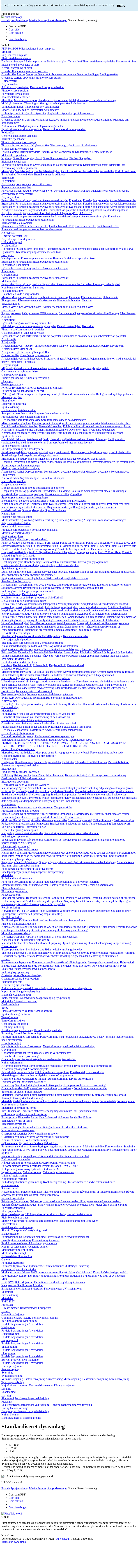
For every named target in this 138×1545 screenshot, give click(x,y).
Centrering (32, 862)
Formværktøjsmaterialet (14, 1265)
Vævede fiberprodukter (26, 293)
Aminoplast (8, 271)
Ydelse (42, 826)
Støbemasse (13, 1110)
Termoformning (10, 1017)
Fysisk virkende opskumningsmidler (21, 129)
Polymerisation (9, 84)
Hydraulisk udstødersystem (46, 671)
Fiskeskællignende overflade (43, 852)
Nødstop (56, 587)
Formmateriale (9, 962)
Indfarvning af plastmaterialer (18, 749)
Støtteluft (57, 955)
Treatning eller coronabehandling (20, 642)
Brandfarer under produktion (65, 1275)
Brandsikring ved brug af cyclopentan (104, 1275)
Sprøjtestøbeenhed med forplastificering (69, 442)
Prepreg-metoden (32, 1165)
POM (106, 742)
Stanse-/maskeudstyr (25, 968)
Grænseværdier (10, 355)
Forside (5, 20)
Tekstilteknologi (10, 303)
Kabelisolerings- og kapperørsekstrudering (25, 939)
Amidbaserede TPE (108, 226)
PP (19, 742)
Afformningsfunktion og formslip (115, 671)
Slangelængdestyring (28, 991)
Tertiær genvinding (12, 384)
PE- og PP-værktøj (27, 910)
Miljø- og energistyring (88, 368)
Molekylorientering (12, 103)
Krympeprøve (39, 872)
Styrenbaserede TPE (13, 226)
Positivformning (32, 1033)
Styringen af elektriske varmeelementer (49, 1052)
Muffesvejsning (72, 1378)
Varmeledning (66, 151)
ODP (4, 1282)
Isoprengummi (9, 1340)
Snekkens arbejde (124, 820)
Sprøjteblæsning (10, 1014)
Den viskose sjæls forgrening (17, 733)
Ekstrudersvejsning (34, 1378)
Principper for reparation (15, 1201)
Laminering (93, 926)
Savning (14, 1414)
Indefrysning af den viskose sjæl (53, 717)
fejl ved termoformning (35, 1140)
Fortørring (53, 813)
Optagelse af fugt (11, 1078)
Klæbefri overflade (115, 248)
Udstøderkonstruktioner (14, 668)
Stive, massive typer (12, 1214)
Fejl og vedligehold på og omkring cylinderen (38, 791)
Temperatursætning (100, 823)
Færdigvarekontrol (48, 1194)
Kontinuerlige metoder (14, 1178)
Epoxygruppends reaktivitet (36, 258)
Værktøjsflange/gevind (14, 788)
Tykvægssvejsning (11, 1375)
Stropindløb (113, 652)
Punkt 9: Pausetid (25, 555)
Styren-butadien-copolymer (29, 190)
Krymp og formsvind (81, 1078)
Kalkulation (8, 513)
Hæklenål (6, 665)
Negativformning (11, 1043)
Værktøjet (7, 936)
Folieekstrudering (11, 894)
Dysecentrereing (34, 471)
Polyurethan (8, 264)
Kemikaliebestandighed (47, 171)
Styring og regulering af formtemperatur (59, 1146)
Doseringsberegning (33, 510)
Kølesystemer (9, 700)
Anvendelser (36, 1324)
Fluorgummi (8, 1353)
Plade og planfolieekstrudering (18, 923)
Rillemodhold (40, 665)
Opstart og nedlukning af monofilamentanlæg (51, 936)
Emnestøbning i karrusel (45, 1240)
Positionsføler (44, 955)
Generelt (6, 1259)
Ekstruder (21, 771)
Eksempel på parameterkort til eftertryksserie (102, 613)
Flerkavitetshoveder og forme (18, 1010)
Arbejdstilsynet (60, 345)
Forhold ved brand (125, 171)
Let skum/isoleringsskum (59, 1214)
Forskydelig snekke (53, 800)
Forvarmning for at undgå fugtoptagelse (36, 881)
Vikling (5, 1175)
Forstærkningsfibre (12, 290)
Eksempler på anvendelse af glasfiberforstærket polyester (94, 335)
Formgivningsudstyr (12, 1262)
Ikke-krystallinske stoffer (15, 96)
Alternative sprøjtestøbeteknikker (20, 765)
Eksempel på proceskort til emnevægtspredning (103, 623)
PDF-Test (6, 48)
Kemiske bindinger (88, 74)
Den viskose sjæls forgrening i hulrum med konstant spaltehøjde (37, 736)
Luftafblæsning (10, 571)
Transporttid (18, 1230)
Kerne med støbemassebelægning (40, 1110)
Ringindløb (127, 652)
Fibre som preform (91, 297)
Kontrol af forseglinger (14, 1246)
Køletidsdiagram (39, 503)
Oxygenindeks (25, 174)
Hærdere (58, 258)
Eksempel (7, 381)
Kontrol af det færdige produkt (110, 1272)
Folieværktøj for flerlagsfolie (102, 901)
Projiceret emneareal (118, 503)
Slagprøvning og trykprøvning (53, 997)
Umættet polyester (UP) (14, 235)
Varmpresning (67, 1162)
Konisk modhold (22, 665)
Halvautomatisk (50, 561)
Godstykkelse (27, 997)
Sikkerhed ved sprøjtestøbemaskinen (67, 578)
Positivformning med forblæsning (20, 1036)
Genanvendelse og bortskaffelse (19, 371)
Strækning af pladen (12, 1091)
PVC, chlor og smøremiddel (98, 884)
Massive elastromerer (13, 1220)
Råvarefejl (20, 1253)
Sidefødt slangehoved (13, 952)
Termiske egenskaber (13, 138)
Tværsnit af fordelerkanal (15, 658)
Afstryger (120, 965)
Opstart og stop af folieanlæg (119, 897)
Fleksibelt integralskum (72, 1220)
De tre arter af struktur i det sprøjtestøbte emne (27, 720)
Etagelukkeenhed (58, 429)
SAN (33, 742)
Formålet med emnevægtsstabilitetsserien (53, 623)
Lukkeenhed (123, 423)
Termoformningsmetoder (48, 1030)
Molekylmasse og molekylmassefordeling (92, 100)
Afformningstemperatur (14, 1065)
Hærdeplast (7, 232)
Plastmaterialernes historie (16, 58)
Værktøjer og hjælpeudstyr (16, 639)
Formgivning (8, 713)
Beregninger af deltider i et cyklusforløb (24, 500)
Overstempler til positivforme (52, 1136)
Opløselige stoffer (11, 113)
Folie (35, 775)
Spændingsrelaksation (55, 158)
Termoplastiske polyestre (62, 210)
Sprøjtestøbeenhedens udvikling (52, 413)
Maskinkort (7, 532)
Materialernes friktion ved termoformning (45, 1078)
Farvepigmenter (53, 1288)
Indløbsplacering (119, 655)
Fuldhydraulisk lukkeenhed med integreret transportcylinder (97, 426)
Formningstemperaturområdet (90, 1088)
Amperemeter (9, 807)
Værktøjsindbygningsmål (44, 529)
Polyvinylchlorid (10, 197)
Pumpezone (42, 823)
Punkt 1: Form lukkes (47, 542)
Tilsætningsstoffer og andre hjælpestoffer (47, 103)
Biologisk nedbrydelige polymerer (115, 394)
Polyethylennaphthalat (89, 210)
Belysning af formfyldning (38, 620)
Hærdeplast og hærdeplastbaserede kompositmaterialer (64, 394)
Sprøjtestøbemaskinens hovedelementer (63, 419)
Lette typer (92, 1220)
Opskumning (26, 1227)
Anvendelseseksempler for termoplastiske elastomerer (31, 229)
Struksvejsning (54, 1378)
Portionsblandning (11, 1236)
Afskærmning (9, 584)
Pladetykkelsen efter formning (30, 1101)
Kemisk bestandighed (69, 326)
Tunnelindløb (25, 652)
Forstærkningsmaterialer (47, 762)
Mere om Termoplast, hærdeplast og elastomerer (41, 100)
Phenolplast (22, 264)
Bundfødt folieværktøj (38, 897)
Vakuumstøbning (32, 1172)
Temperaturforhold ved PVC (48, 817)
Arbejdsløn (89, 520)
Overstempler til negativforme (18, 1136)
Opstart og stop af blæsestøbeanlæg (21, 975)
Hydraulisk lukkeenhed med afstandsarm (24, 429)
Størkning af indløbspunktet (66, 697)
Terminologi (75, 61)
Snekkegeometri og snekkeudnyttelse (22, 448)
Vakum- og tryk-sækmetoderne (35, 1169)
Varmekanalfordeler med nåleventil (21, 655)
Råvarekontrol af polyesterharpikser (21, 1191)
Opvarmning (8, 1049)
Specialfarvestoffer (83, 113)
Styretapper (25, 962)
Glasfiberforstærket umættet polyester (22, 332)
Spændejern (57, 487)
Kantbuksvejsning (119, 1378)
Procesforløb (69, 1059)
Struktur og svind (66, 723)
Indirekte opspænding (37, 487)
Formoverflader (25, 1072)
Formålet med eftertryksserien (105, 610)
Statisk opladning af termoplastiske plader (38, 1085)
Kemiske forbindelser (50, 74)
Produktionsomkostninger (111, 520)
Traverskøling (65, 788)
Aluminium (65, 1110)
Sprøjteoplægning (30, 1162)
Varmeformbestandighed (15, 623)
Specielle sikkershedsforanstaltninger (82, 587)
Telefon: (76, 1538)
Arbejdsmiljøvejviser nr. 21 (16, 348)
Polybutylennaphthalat (115, 210)
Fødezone (7, 823)
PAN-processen (31, 313)
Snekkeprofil (63, 452)
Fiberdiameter (127, 313)
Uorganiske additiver (36, 119)
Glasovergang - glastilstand (65, 145)
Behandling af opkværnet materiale (79, 881)
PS (23, 742)
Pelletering (7, 775)
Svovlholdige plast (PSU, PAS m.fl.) (71, 213)
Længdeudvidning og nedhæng (55, 1088)
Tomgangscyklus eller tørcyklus (50, 571)
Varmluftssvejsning (12, 1378)
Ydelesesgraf (28, 842)
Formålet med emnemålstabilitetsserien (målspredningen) (72, 626)
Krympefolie (57, 904)
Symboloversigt (35, 949)
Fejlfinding (7, 539)
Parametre (38, 287)
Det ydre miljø (9, 365)
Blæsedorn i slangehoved (78, 988)
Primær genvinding (12, 377)
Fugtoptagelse (48, 326)
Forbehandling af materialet (17, 878)
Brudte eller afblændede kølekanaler (88, 704)
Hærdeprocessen (27, 239)
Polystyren (7, 190)
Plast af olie (8, 400)
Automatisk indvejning (103, 862)
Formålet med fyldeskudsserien (19, 603)
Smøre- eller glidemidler (15, 109)
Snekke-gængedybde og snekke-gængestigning (28, 452)
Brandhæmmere (10, 116)
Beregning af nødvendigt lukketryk (86, 503)
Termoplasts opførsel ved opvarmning (84, 1085)
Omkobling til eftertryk (89, 629)
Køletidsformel (57, 503)
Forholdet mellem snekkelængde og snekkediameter (104, 791)
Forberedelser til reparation (16, 1256)
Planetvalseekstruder (13, 888)
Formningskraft (63, 1094)
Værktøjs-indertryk (12, 507)
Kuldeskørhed (83, 151)
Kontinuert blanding (34, 1236)
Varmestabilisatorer (12, 106)
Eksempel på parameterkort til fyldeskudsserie (62, 610)
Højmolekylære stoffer (48, 77)
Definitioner (41, 1282)
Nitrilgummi (8, 1327)
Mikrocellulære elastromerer (42, 1220)
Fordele (5, 1324)
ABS (39, 742)
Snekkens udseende (77, 823)
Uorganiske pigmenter (59, 113)
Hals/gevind (127, 962)
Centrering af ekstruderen (103, 955)
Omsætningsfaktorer (103, 461)
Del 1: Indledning (11, 594)
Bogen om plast (45, 48)
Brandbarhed (8, 174)
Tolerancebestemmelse (75, 636)
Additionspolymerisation (15, 87)
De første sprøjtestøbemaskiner (18, 410)
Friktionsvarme (73, 817)
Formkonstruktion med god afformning (51, 1065)
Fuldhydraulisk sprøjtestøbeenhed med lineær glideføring (75, 439)
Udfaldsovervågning (67, 565)
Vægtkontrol (116, 952)
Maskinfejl (7, 1253)
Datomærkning (10, 707)
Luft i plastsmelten (121, 452)
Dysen (73, 952)
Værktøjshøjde (23, 532)
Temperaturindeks (102, 151)
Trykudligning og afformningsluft (93, 1065)
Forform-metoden (11, 1165)
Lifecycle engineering (13, 403)
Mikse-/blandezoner (53, 797)
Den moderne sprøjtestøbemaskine (20, 419)
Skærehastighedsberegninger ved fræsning (25, 1404)
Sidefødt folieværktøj (13, 897)
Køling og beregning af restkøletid (66, 500)
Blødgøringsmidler (28, 126)
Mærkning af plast (11, 397)
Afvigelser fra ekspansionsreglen (63, 729)
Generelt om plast (17, 55)
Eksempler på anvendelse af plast (20, 64)
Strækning (107, 820)
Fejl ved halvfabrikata (31, 1143)
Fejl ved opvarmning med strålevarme (59, 1149)
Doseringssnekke (84, 813)
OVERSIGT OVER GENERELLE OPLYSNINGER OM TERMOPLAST (45, 746)
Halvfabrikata (110, 297)
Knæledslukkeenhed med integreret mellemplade (29, 432)
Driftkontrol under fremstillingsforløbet (53, 1272)
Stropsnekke (66, 813)
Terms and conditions (13, 1541)
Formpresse (44, 1307)
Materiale (6, 1101)
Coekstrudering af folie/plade (69, 926)
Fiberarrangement (28, 300)
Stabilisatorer (78, 103)
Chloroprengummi (11, 1366)
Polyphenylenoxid (11, 213)
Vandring (129, 952)
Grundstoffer (8, 74)
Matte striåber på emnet (103, 852)
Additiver (38, 1285)
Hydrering (18, 387)
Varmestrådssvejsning (41, 1385)
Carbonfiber (8, 310)
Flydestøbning (117, 571)
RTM (56, 1169)
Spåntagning (8, 1391)
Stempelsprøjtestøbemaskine (17, 413)
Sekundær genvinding (36, 377)
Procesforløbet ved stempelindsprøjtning (24, 416)
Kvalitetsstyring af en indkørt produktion (24, 597)
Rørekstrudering (10, 907)
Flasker (37, 868)
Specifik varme (49, 151)
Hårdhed (74, 158)
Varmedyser (61, 655)
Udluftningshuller (77, 962)
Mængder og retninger (24, 297)
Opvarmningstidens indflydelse (19, 1088)
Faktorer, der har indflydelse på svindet (23, 1081)
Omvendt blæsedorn (103, 965)
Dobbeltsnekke (116, 797)
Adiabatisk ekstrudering (32, 778)
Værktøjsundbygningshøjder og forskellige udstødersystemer (35, 678)
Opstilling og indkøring (14, 1023)
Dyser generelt (127, 901)
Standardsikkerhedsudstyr (16, 581)
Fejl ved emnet (9, 1143)
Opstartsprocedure (11, 978)
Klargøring (7, 833)
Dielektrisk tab (117, 164)
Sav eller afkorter (120, 910)
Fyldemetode (36, 1265)
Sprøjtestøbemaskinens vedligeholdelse (23, 578)
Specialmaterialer (87, 1110)
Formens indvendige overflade (49, 962)
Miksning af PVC (39, 884)
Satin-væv (35, 306)
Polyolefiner (8, 180)
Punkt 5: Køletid (10, 549)
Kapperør (47, 868)
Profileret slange (99, 952)
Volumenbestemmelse (99, 794)
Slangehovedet (73, 949)
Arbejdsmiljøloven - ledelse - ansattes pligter (26, 345)
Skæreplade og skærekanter (103, 962)
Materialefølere (125, 862)
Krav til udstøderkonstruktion (79, 671)
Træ (3, 1110)
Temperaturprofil (120, 823)
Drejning (6, 1395)
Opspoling (19, 936)
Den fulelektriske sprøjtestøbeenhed (21, 439)
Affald (105, 368)
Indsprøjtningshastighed (64, 607)
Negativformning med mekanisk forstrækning (69, 1046)
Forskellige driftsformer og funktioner (22, 558)
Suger (43, 813)
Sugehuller (76, 1117)
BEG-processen (49, 313)
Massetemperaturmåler (54, 820)
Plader (41, 775)
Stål (75, 1110)
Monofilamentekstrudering (16, 933)
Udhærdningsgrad (11, 242)
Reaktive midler (58, 119)
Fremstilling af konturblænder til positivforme (62, 1127)
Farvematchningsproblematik (106, 752)
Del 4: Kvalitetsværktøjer (15, 633)
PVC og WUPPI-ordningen (17, 394)
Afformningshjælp (37, 1068)
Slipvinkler (24, 1117)
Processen (33, 771)
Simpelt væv (8, 306)
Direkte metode (10, 1307)
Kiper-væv (22, 306)
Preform (25, 1014)
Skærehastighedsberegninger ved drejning (25, 1398)
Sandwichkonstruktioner (101, 1182)
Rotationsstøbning (11, 1156)
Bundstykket (8, 965)
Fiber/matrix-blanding (69, 300)
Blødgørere (7, 762)
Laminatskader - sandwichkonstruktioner (42, 1204)
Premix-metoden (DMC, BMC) (60, 1165)
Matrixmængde (47, 300)
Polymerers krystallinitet (15, 93)
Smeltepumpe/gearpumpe (15, 872)
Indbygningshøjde (27, 965)
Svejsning (69, 901)
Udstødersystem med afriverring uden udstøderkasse (47, 687)
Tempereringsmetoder (13, 1123)
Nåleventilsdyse (10, 478)
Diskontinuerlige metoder (15, 1159)
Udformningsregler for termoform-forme (24, 1114)
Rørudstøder (42, 675)
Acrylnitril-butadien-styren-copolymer (99, 190)
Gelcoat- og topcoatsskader (45, 1201)
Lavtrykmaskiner (56, 1236)
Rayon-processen (11, 313)
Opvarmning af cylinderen (16, 817)
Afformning (16, 1062)
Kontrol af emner (11, 1140)
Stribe (4, 1007)
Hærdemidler (8, 248)
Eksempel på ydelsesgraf (15, 846)
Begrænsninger (19, 1324)
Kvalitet (21, 839)
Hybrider (6, 316)
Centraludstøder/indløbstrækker (19, 662)
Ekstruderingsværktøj (80, 820)
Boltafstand (76, 490)
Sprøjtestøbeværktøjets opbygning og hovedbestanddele (33, 649)
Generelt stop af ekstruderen (59, 833)
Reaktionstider (9, 1227)
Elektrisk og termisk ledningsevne (20, 326)
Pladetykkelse (21, 1094)
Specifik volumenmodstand (16, 164)
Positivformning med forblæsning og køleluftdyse (68, 1036)
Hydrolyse (30, 387)
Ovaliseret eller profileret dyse (18, 955)
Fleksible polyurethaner (14, 1217)
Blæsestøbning (117, 775)
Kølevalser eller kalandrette (16, 926)
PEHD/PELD (9, 742)
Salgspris (6, 523)
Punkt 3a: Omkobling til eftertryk (70, 545)
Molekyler (32, 74)
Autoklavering (18, 1175)
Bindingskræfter (109, 74)
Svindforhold (55, 597)
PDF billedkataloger (24, 48)
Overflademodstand (44, 164)
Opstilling (7, 1027)
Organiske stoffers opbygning (18, 77)
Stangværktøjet (77, 920)
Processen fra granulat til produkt (20, 810)
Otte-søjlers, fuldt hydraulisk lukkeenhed (92, 429)
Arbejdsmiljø (8, 339)
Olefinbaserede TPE (36, 226)
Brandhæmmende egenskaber (87, 248)
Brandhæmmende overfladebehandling (90, 119)
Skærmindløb (71, 652)
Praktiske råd (77, 1072)
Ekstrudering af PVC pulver (66, 884)
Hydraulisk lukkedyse (52, 478)
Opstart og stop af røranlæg (46, 913)
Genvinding (19, 374)
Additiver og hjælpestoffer (40, 755)
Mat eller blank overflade (75, 852)
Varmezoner (50, 788)
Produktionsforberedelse (15, 529)
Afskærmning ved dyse (31, 584)
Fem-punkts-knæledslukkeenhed (75, 432)
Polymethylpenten (42, 184)
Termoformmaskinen (13, 1020)
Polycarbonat (30, 213)
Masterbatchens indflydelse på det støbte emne (27, 752)
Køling (97, 820)
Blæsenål (6, 994)
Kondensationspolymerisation (47, 87)
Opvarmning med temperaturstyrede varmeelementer (31, 1059)
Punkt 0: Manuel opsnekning (17, 542)
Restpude (24, 613)
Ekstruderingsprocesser (14, 891)
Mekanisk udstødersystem (16, 671)
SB (27, 742)
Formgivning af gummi (45, 1317)
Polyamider (20, 210)
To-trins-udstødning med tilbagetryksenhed (89, 675)
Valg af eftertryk (40, 613)
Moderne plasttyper (35, 61)
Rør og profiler (22, 775)
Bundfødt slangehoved (39, 952)
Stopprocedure (31, 978)
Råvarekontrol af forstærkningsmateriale (102, 1191)
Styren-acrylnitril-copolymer (62, 190)
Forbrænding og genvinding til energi (22, 390)
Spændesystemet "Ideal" (98, 490)
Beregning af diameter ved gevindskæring (25, 1411)
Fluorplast (44, 213)
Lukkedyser (8, 474)
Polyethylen (8, 184)
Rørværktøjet (8, 910)
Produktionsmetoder (77, 1236)
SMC (12, 1301)
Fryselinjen (71, 897)
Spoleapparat (8, 913)
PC (59, 742)
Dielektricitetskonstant (95, 164)
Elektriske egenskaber (13, 161)
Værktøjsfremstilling (51, 642)
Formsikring (45, 965)
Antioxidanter (31, 106)
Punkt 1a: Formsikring (72, 542)
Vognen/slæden (80, 955)
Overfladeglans (23, 697)
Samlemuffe (24, 913)
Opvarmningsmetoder (13, 1052)
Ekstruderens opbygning (15, 781)
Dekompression (82, 461)
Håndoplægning (10, 1162)
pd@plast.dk (63, 1538)
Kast (11, 697)
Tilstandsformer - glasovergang (18, 142)
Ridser (5, 852)
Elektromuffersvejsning (95, 1378)
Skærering (7, 968)
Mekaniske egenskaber (14, 155)
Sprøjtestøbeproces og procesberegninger (24, 497)
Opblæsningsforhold (13, 901)
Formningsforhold (11, 1033)
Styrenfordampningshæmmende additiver (38, 251)
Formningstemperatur (42, 1094)
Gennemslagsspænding (69, 164)
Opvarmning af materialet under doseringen (37, 461)
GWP (11, 1282)
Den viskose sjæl (65, 713)
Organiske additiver (12, 119)
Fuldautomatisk (68, 561)
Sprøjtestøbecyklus (12, 536)
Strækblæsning (43, 1010)
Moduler (6, 51)
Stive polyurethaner (12, 1211)
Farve (130, 248)
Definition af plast (57, 61)
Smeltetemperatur (47, 603)
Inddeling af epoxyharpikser (79, 258)
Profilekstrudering (11, 917)
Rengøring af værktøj (13, 862)
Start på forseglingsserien (52, 616)
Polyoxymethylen (37, 210)
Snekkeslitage (9, 455)
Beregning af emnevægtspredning (20, 626)
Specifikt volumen (55, 510)
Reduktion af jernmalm (50, 387)
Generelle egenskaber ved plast (19, 135)
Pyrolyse (6, 387)
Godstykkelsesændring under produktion (104, 855)
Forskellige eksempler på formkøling (22, 704)
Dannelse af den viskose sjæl (17, 717)
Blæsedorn (85, 965)
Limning (6, 1388)
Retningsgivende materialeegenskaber (70, 739)
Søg (3, 55)
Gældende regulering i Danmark (67, 1282)
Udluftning (69, 1265)
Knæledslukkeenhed (50, 426)
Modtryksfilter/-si (11, 820)
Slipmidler (81, 762)
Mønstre (6, 297)
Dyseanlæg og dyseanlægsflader (62, 471)
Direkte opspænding (12, 487)
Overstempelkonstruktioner (43, 1133)
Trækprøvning (55, 872)
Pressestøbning (49, 1162)
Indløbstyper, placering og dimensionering (89, 649)
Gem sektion (16, 32)
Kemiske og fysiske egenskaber (19, 168)
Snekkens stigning (39, 794)
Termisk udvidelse (29, 151)
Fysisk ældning (10, 151)
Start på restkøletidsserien (104, 620)
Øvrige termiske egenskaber (17, 148)
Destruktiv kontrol (38, 1275)
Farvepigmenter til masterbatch (72, 752)
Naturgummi (30, 1320)
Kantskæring (22, 930)
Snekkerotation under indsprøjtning (89, 571)
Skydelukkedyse (29, 478)
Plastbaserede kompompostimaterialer (22, 329)
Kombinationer (10, 287)
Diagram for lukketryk (59, 507)
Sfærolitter (7, 100)
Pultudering (8, 1182)
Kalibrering (52, 910)
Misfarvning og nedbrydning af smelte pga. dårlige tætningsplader (38, 458)
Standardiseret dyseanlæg (95, 471)
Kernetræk (25, 571)
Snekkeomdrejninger (28, 465)
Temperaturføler (63, 807)
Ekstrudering (8, 768)
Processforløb (9, 1223)
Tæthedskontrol (47, 968)
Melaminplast (9, 281)
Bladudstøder (57, 675)
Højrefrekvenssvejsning (14, 1385)
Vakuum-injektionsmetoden (58, 1172)
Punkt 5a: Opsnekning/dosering (39, 549)
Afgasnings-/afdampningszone (116, 788)
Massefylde (7, 171)
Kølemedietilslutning (55, 704)
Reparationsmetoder (12, 1198)
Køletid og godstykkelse (15, 503)
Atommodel (70, 74)
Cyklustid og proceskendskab (31, 539)
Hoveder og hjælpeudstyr (15, 985)
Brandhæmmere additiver (15, 1288)
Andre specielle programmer (38, 574)
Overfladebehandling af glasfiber (60, 306)
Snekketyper (119, 794)
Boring (5, 1408)
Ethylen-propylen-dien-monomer (20, 1359)
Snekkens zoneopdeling (14, 794)
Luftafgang (98, 1094)
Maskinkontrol (84, 1272)
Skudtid (5, 1230)
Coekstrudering (10, 778)
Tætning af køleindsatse (123, 704)
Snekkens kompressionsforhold (68, 794)
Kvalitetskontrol (22, 994)
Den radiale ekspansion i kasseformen (22, 729)
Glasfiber (6, 293)
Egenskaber (8, 200)
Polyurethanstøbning (13, 1207)
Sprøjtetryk (87, 603)
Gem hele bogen (18, 39)
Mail (51, 1538)
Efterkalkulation (21, 523)
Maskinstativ (108, 423)
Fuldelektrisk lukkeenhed (109, 432)
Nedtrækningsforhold (13, 904)
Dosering (6, 461)
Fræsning (6, 1401)
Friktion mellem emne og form (52, 1072)
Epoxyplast (7, 255)
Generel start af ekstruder (29, 833)
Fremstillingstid (41, 697)
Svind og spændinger (83, 910)
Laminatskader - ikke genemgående (81, 1201)
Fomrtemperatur (82, 1094)
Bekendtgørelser (24, 1282)
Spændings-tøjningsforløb (27, 158)
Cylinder (44, 784)
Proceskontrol (89, 839)
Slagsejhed (85, 158)
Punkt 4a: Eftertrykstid (123, 545)
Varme (125, 813)
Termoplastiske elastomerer (16, 222)
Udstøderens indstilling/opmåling (63, 494)
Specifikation (8, 839)
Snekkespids (100, 797)
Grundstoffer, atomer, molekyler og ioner (24, 71)
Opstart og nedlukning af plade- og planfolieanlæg (59, 930)
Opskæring (84, 897)
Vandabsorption (24, 171)
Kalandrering (108, 926)
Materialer (7, 710)
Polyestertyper (9, 239)
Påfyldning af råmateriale (25, 813)
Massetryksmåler (31, 820)
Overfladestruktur (11, 723)
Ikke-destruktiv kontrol (14, 1275)
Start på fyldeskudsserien (93, 607)
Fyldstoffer (7, 132)
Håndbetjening (32, 561)
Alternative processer (25, 1001)
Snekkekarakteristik (12, 826)
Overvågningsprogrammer (93, 561)
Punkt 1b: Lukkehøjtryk (99, 542)
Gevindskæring (18, 1408)
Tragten (5, 813)
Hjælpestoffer (9, 245)
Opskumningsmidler (51, 126)
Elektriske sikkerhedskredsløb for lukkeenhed (70, 584)
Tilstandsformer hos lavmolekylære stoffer (25, 145)
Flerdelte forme (69, 965)
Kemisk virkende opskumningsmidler (64, 129)
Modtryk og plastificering (91, 458)
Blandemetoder (10, 1233)
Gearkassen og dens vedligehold (19, 784)
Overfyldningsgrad (36, 1230)
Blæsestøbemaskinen (13, 949)
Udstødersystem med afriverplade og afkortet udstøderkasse (51, 684)
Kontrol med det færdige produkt (62, 839)
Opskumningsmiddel (13, 755)
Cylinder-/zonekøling (86, 788)
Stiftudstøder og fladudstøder (17, 675)
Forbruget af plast (126, 61)
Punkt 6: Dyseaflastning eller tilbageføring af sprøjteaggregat (63, 552)
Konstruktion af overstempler (17, 1130)
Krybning (6, 158)
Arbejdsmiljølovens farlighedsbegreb (22, 358)
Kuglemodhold (57, 665)
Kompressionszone (24, 823)
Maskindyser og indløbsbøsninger (48, 20)
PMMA (47, 742)
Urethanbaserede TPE (61, 226)
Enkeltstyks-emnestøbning (16, 1240)
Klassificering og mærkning (35, 355)
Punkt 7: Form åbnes (109, 552)
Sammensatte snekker (13, 797)
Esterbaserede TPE (85, 226)
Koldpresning (9, 1169)
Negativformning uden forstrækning (21, 1046)
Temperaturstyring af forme (16, 1120)
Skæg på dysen (18, 852)
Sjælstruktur (49, 723)
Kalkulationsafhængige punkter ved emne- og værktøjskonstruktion (39, 645)
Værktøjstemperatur (69, 603)
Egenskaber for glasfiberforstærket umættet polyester (31, 335)
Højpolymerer (9, 80)
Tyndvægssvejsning (12, 1382)
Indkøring (18, 1027)
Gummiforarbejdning (13, 1314)
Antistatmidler (9, 126)
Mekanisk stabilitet (93, 1146)
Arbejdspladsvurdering (111, 345)
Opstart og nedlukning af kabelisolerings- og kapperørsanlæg (96, 943)
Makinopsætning (10, 1249)
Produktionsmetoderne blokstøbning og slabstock (29, 1243)
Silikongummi (9, 1346)
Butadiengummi (10, 1333)
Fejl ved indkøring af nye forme (19, 1149)
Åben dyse (7, 471)
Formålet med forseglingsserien (19, 616)
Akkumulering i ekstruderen (47, 988)
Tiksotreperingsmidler (57, 248)
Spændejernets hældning (56, 490)
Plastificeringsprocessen (107, 813)
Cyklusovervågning (12, 565)
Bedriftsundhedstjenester (84, 345)
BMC (4, 1301)
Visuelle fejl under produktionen (19, 849)
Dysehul (19, 471)
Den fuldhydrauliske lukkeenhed (19, 426)
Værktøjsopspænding (13, 481)
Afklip (66, 955)
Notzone (6, 791)
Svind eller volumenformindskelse (36, 713)
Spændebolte (35, 788)
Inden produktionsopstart (15, 526)
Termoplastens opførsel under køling (22, 1098)
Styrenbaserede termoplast (16, 187)
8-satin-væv (86, 306)
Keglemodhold (75, 665)
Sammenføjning (10, 1369)
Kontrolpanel (8, 804)
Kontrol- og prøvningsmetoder (18, 1269)
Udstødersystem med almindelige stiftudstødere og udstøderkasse (38, 681)
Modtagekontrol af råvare (15, 1272)
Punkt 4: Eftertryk (100, 545)
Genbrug (6, 374)
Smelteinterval (89, 145)
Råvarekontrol (35, 839)
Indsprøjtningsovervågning (39, 565)
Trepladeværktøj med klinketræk (34, 691)
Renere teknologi (65, 368)
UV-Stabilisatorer (97, 762)
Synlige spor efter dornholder (31, 855)
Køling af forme (28, 1146)
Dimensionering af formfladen (18, 1127)
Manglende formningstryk (96, 1149)
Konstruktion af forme (14, 1104)
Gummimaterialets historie (16, 1317)
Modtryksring (60, 952)
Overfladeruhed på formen (54, 1117)
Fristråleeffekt (9, 652)
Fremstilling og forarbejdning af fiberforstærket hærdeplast (56, 1156)
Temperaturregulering (13, 694)
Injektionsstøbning (11, 1320)
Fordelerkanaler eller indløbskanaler (88, 655)
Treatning (96, 897)
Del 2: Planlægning (33, 594)
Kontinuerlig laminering (28, 1182)
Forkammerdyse (120, 471)
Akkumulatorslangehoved (16, 988)
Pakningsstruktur (31, 723)
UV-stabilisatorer (49, 106)
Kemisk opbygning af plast (16, 67)
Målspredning (54, 636)
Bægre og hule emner (20, 868)
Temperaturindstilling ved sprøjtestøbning (24, 739)
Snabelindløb (41, 652)
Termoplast (7, 177)
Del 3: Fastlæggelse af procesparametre (23, 600)
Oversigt (87, 300)
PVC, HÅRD (69, 742)
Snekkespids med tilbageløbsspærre (38, 455)
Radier (34, 1117)
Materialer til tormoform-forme (18, 1107)
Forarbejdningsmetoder (28, 200)
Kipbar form (8, 991)
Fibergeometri (9, 300)
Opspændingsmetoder (13, 484)
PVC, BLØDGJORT (90, 742)
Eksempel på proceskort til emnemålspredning (50, 629)
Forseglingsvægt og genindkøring (86, 616)
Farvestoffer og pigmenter (44, 109)
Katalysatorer (9, 1285)
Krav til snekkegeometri (78, 797)
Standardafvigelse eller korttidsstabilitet (23, 636)
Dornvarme (30, 826)
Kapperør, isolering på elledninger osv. (87, 775)
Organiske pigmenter (34, 113)
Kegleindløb (56, 652)
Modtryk (67, 461)
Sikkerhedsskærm (54, 949)
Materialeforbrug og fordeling (52, 520)
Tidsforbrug (76, 520)
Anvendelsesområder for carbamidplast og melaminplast (88, 284)
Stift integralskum (35, 1214)
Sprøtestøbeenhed (11, 436)
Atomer (21, 74)
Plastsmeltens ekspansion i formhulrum (70, 726)
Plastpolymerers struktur (15, 90)
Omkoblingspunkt (11, 607)
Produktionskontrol (27, 1194)
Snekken (69, 791)
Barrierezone (34, 797)
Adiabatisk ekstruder (87, 833)
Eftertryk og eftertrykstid (36, 607)
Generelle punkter (38, 1246)
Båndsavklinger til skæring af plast (21, 1417)
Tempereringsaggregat (31, 494)
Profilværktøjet (9, 920)
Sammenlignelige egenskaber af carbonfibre (84, 313)
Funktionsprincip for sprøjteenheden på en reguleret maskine (66, 423)
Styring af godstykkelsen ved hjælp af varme (64, 862)
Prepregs (114, 313)
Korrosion (88, 326)
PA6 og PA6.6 (118, 742)
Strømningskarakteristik (14, 884)
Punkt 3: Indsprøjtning (38, 545)
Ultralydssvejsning (64, 1385)
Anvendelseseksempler (55, 200)
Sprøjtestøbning (19, 20)
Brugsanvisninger (54, 358)
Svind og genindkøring (63, 613)
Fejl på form (51, 1143)
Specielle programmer (13, 568)
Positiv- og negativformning (17, 1030)
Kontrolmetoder (10, 1185)
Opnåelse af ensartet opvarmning (20, 1056)
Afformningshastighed (14, 1068)
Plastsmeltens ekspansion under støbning (24, 726)
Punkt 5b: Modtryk (68, 549)
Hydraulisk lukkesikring (36, 587)
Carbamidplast (9, 274)
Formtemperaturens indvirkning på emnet (50, 694)
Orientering (25, 287)
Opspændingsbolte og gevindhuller (21, 490)
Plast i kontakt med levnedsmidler (80, 171)
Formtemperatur (126, 1101)
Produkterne (8, 771)
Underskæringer (95, 1072)
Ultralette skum (83, 1214)
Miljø (4, 1278)
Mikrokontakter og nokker (16, 423)
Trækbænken (102, 910)
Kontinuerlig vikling (54, 1182)
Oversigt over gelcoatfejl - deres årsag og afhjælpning (96, 1204)
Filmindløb (86, 652)
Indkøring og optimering (15, 836)
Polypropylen (23, 184)
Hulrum (87, 1117)
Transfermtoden (28, 1307)
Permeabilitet (107, 171)
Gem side (14, 29)
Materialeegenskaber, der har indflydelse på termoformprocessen (37, 1075)
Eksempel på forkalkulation (17, 516)
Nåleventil (47, 655)
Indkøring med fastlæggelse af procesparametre (28, 591)
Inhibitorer (38, 248)
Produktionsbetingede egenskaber (44, 901)
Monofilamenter (55, 775)
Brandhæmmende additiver (49, 174)
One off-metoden (76, 1182)
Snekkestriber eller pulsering (64, 855)
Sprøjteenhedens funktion (15, 445)
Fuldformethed (33, 1091)
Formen (5, 959)
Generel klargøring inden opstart (19, 830)
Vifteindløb (99, 652)
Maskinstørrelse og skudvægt (17, 520)
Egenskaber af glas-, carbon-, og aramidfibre (26, 323)
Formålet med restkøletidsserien (71, 620)
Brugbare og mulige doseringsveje (90, 452)
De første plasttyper (12, 61)
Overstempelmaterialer (14, 1133)
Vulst (42, 910)
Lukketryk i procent (35, 507)
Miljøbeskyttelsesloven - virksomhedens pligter (28, 368)
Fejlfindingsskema (11, 981)
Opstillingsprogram (12, 561)
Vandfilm (64, 910)
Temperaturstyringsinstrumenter (35, 807)
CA (54, 742)
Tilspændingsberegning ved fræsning (71, 1404)
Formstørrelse (9, 1117)
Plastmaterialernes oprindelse (98, 61)
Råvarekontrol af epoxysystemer (61, 1191)
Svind (4, 697)
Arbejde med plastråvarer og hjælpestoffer (25, 352)
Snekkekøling (72, 800)
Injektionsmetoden (11, 1172)
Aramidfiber (8, 319)
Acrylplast (7, 210)
